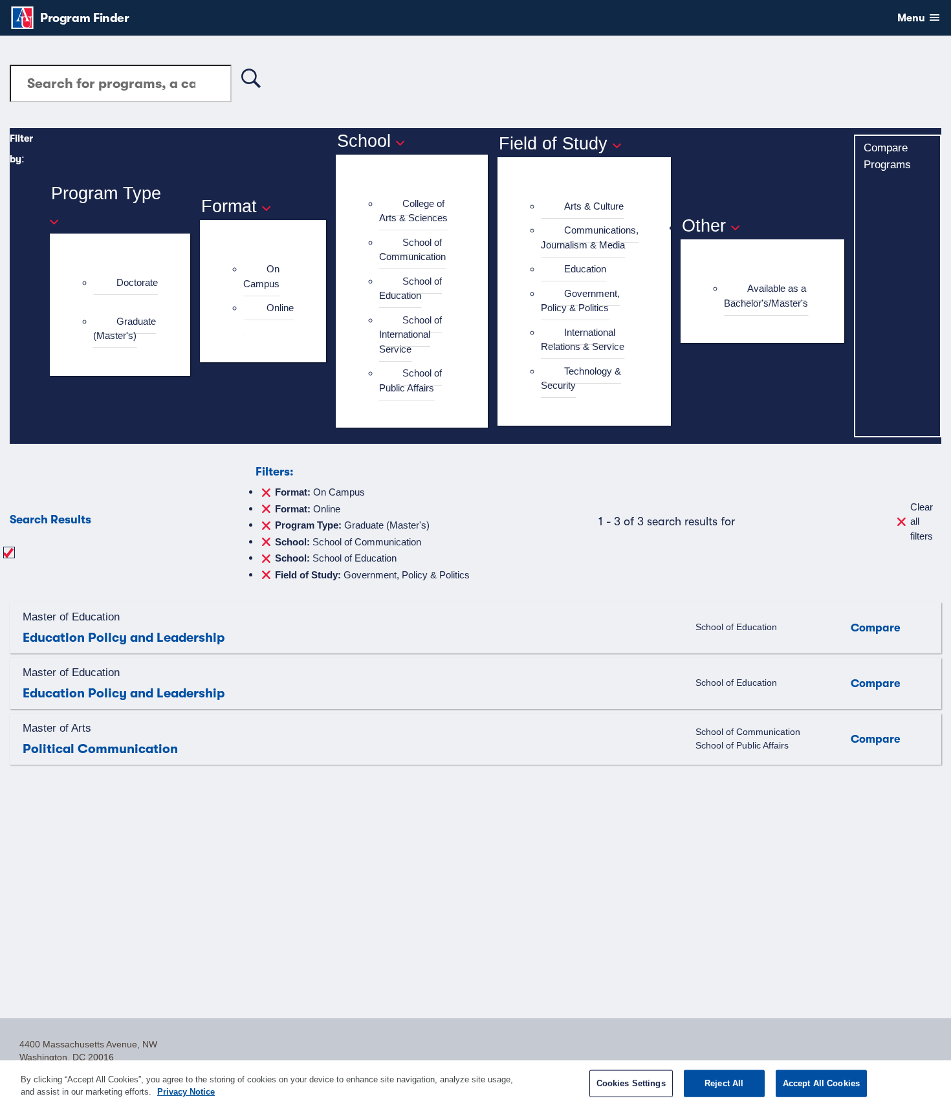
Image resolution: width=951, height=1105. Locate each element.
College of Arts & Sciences (413, 211)
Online (280, 307)
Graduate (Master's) (124, 329)
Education (585, 268)
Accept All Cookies (821, 1083)
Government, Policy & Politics (580, 301)
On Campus (261, 276)
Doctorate (137, 282)
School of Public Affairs (410, 380)
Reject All (724, 1083)
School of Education (410, 288)
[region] (475, 1082)
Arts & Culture (594, 206)
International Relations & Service (582, 340)
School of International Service (410, 334)
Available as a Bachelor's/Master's (766, 296)
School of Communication (412, 250)
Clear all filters (921, 521)
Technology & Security (581, 378)
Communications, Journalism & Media (590, 237)
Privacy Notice (186, 1092)
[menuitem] (125, 290)
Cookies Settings (631, 1083)
